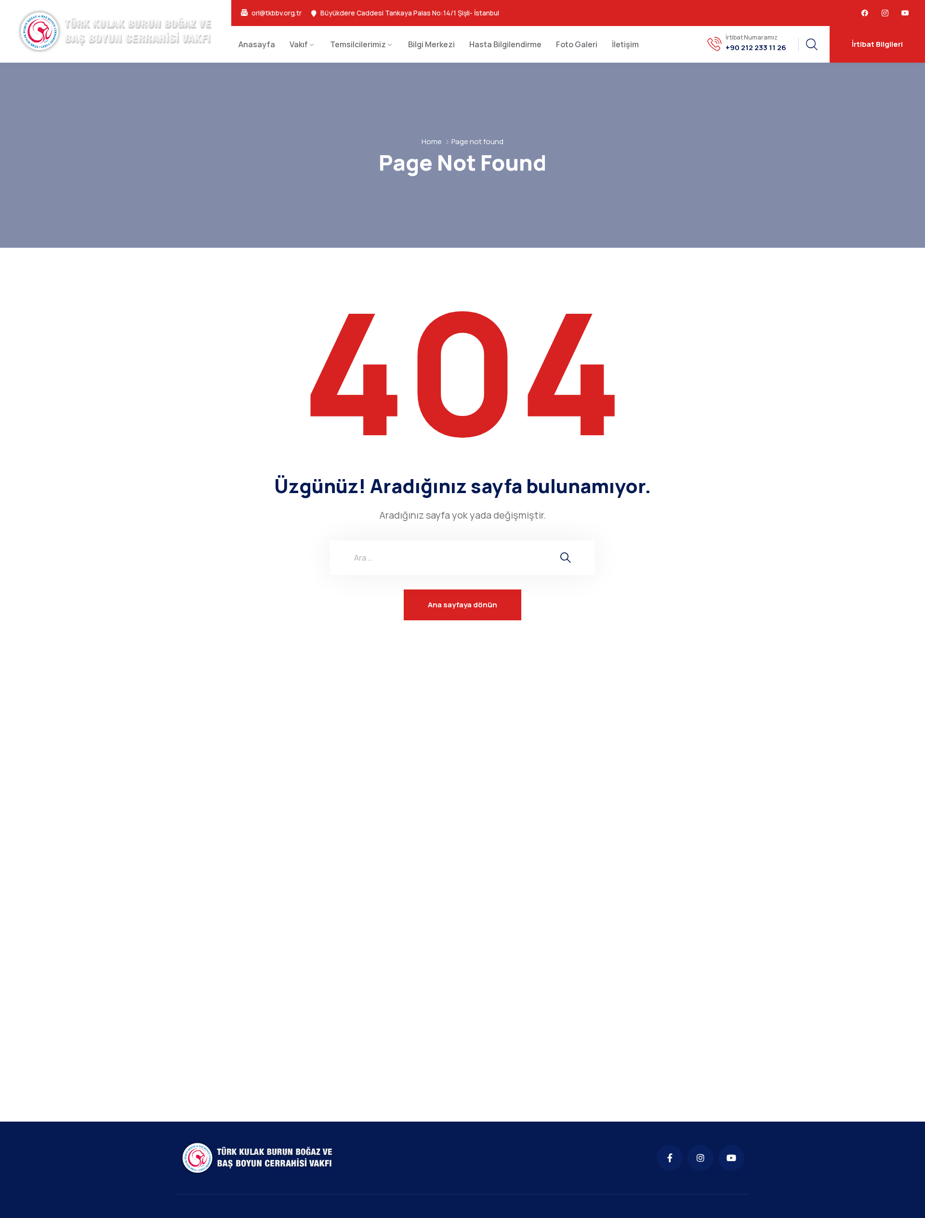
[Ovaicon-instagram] (885, 13)
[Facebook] (865, 13)
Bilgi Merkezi (431, 44)
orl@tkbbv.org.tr (276, 13)
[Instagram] (700, 1158)
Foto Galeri (576, 44)
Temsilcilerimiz (358, 44)
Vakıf (299, 44)
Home (432, 141)
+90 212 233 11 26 (756, 48)
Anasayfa (256, 44)
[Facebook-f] (670, 1158)
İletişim (625, 44)
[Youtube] (905, 13)
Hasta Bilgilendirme (505, 44)
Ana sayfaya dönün (462, 605)
